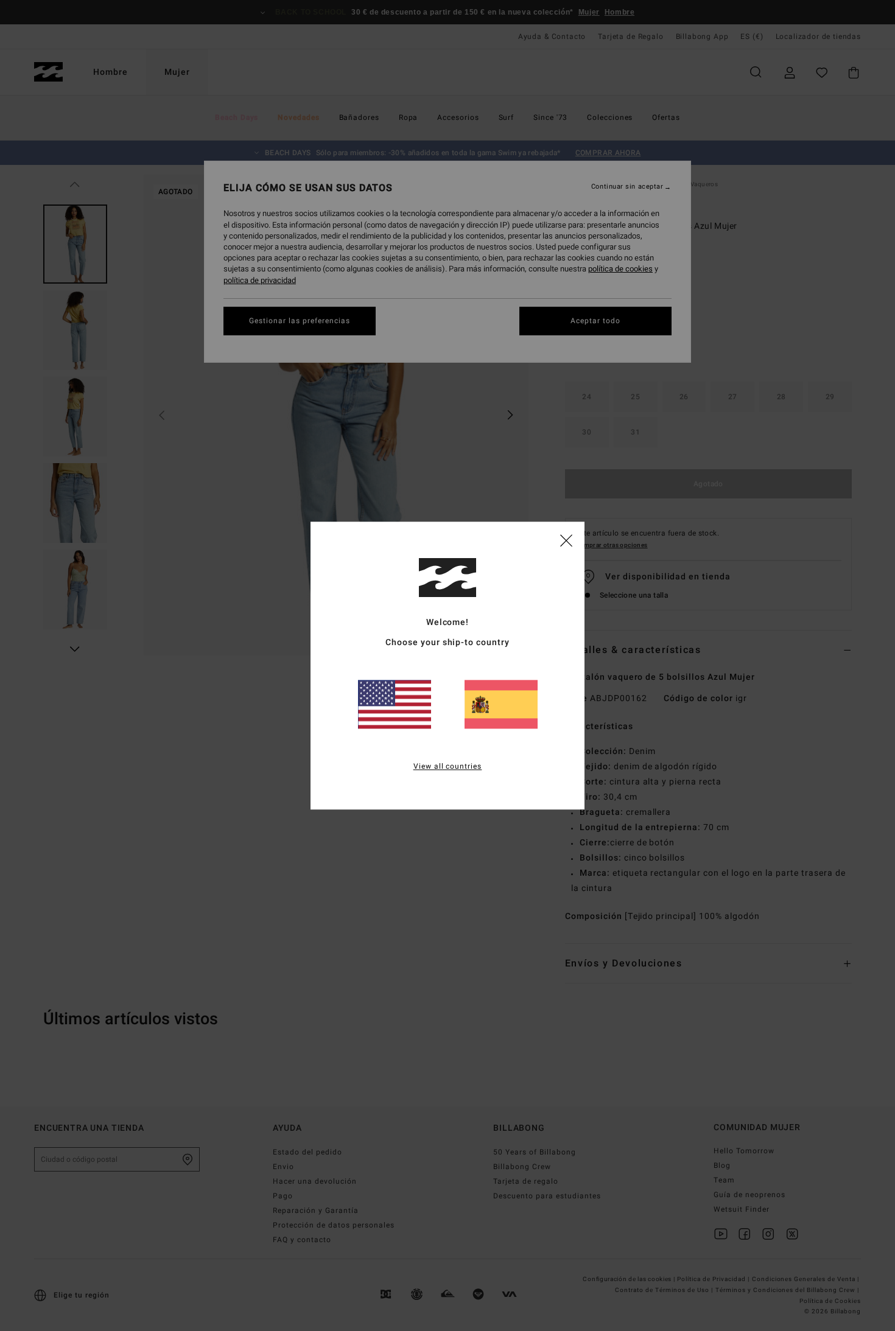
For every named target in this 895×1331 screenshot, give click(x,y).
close (566, 540)
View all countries (447, 766)
